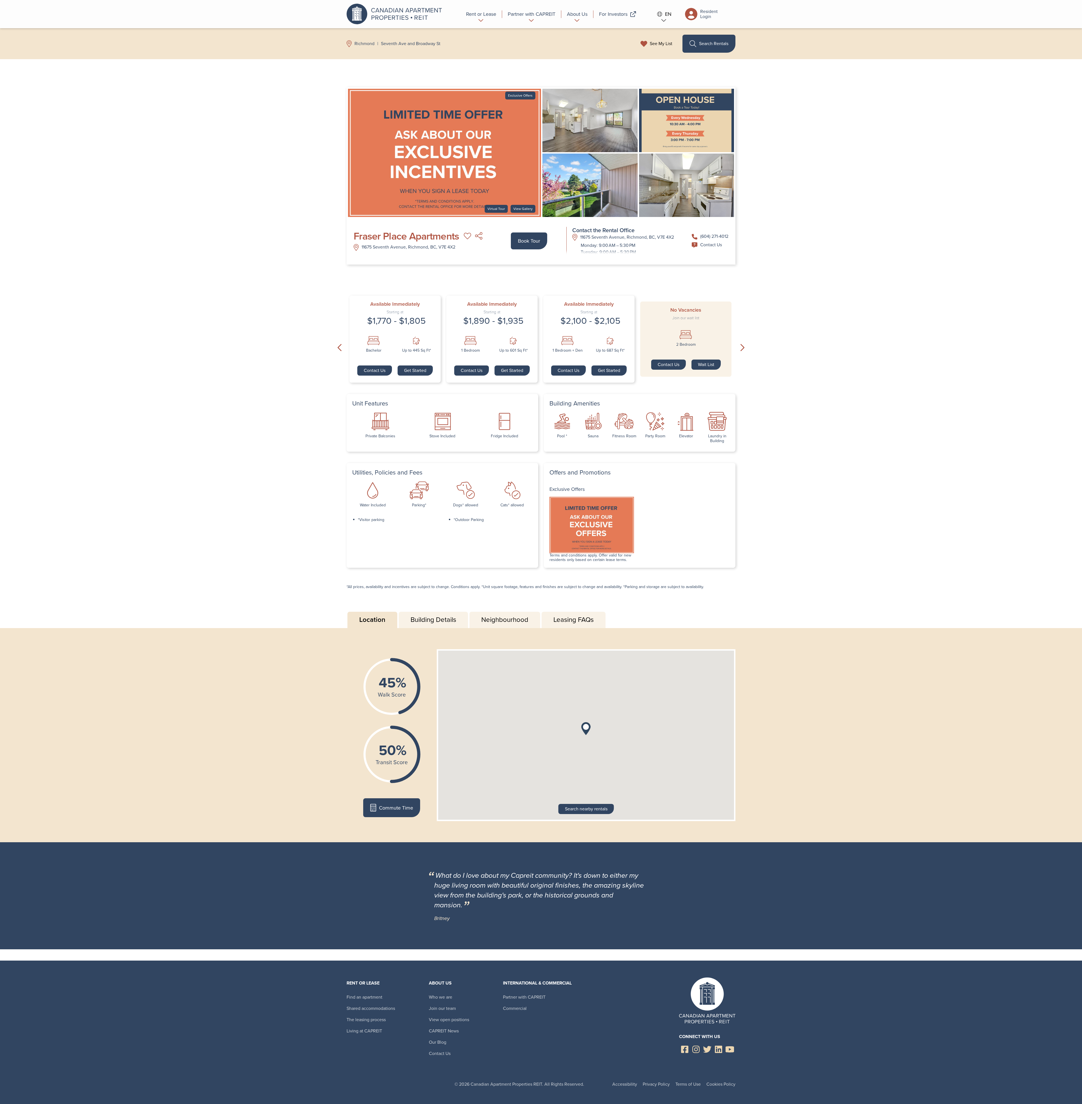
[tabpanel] (541, 735)
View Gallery (523, 208)
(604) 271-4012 (714, 236)
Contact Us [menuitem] (440, 1053)
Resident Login (709, 14)
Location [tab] (372, 620)
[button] (586, 728)
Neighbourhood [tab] (504, 620)
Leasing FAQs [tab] (573, 620)
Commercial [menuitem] (515, 1008)
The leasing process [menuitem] (366, 1019)
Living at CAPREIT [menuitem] (364, 1031)
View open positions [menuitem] (449, 1019)
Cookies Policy (720, 1084)
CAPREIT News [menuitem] (444, 1031)
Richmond (364, 43)
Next (742, 348)
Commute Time (396, 808)
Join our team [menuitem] (442, 1008)
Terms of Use (688, 1084)
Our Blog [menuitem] (437, 1042)
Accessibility (624, 1084)
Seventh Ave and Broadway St (410, 43)
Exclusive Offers (520, 95)
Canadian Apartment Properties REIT (396, 14)
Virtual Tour (496, 208)
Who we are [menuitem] (440, 997)
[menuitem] (481, 14)
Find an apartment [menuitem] (364, 997)
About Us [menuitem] (440, 983)
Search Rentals (713, 43)
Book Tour (529, 241)
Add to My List (467, 236)
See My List (661, 43)
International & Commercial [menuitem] (537, 983)
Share (479, 236)
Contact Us (711, 244)
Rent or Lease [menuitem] (363, 983)
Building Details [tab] (433, 620)
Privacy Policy (656, 1084)
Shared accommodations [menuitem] (371, 1008)
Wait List (706, 364)
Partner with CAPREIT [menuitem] (524, 997)
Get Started (415, 370)
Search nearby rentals (586, 809)
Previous (339, 348)
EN (668, 14)
